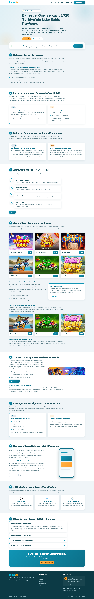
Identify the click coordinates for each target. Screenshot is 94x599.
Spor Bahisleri (14, 381)
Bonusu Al (26, 39)
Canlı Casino (55, 296)
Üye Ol (12, 212)
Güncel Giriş (78, 46)
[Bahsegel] (14, 2)
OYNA (30, 252)
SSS (71, 2)
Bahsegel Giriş (79, 2)
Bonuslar (57, 2)
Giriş (52, 2)
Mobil (67, 2)
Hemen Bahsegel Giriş (47, 562)
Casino (63, 2)
